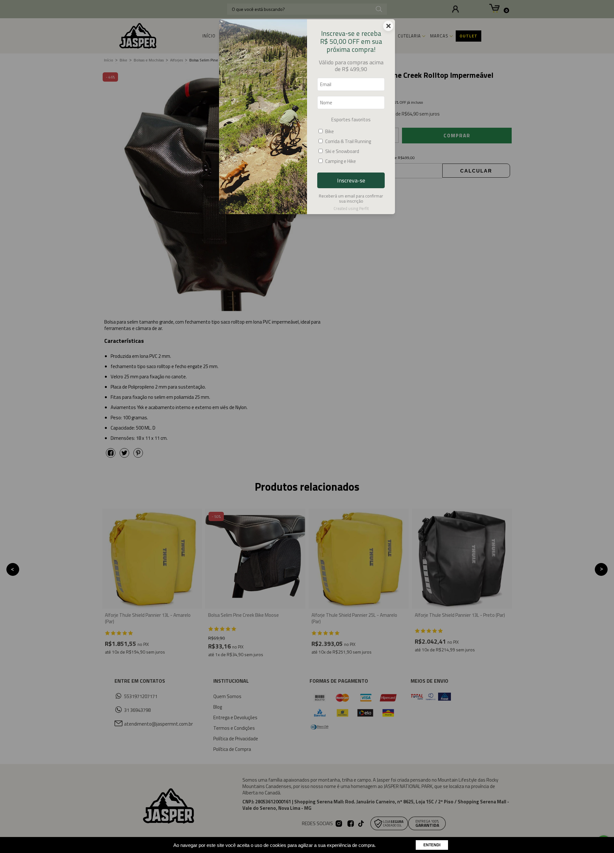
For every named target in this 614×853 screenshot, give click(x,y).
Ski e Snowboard (342, 151)
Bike (329, 131)
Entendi (431, 845)
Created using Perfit (351, 208)
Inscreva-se (351, 180)
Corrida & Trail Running (348, 141)
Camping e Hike (340, 161)
